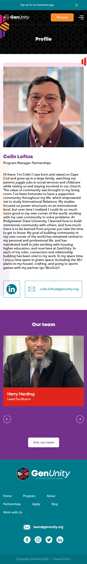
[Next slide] (80, 419)
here (51, 4)
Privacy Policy (62, 559)
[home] (16, 17)
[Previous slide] (7, 419)
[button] (81, 17)
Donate (62, 17)
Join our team (43, 442)
